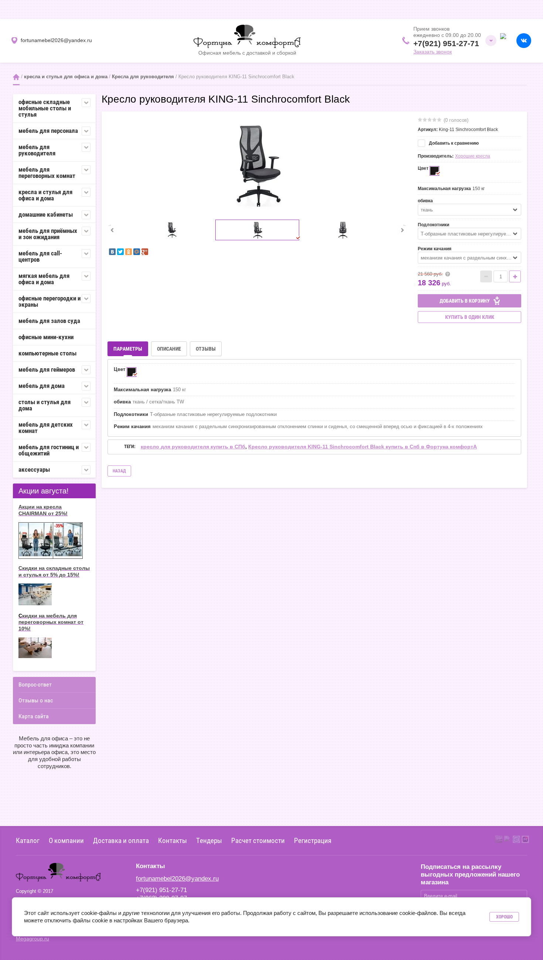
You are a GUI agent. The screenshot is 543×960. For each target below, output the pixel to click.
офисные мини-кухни (46, 337)
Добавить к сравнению (453, 143)
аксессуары (34, 469)
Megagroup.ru (32, 939)
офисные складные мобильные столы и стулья (44, 108)
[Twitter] (120, 251)
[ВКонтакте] (112, 251)
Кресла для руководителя (143, 76)
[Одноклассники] (128, 251)
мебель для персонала (48, 130)
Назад (119, 471)
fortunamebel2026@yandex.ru (177, 878)
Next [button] (402, 230)
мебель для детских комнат (45, 427)
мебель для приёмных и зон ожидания (47, 234)
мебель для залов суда (49, 320)
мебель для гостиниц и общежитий (48, 450)
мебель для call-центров (40, 256)
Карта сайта (33, 716)
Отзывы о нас (35, 700)
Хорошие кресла (472, 156)
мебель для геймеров (46, 369)
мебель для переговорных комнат (46, 172)
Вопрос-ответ (35, 684)
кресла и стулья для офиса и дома (65, 76)
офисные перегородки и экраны (49, 301)
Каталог (28, 840)
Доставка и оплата (121, 840)
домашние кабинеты (45, 214)
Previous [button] (112, 230)
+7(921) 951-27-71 (446, 43)
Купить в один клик (469, 317)
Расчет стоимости (258, 840)
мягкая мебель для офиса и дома (43, 279)
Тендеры (209, 840)
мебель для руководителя (36, 150)
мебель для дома (41, 385)
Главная (16, 77)
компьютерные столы (47, 353)
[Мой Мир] (136, 251)
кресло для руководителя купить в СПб (193, 447)
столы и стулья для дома (44, 405)
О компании (66, 840)
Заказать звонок (432, 52)
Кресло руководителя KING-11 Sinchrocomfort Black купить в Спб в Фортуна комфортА (362, 447)
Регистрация (312, 840)
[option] (257, 164)
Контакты (172, 840)
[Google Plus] (144, 251)
